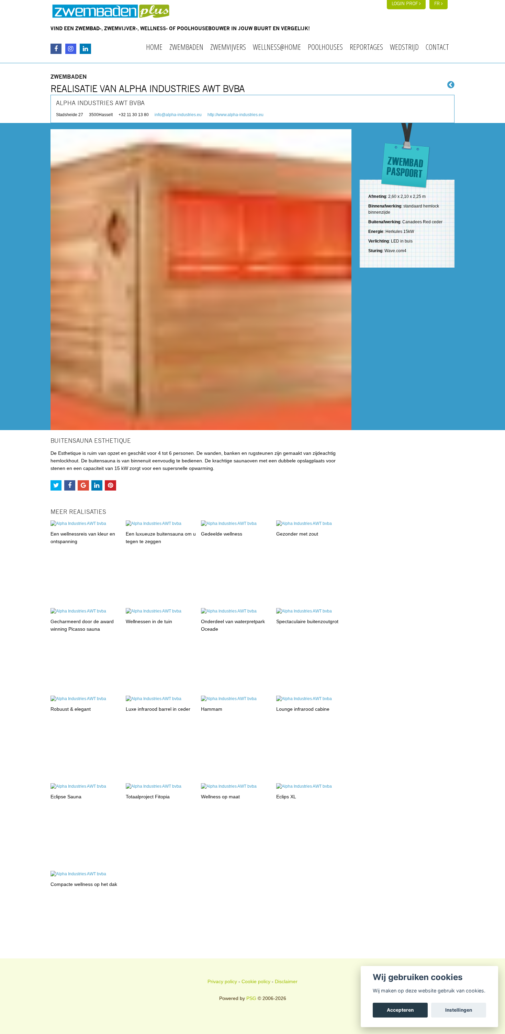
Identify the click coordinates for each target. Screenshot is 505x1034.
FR (437, 4)
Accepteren (400, 1010)
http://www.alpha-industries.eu (235, 114)
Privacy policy (222, 981)
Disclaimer (286, 981)
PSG (251, 998)
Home (154, 47)
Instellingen (458, 1010)
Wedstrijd (404, 47)
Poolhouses (325, 47)
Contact (437, 47)
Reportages (366, 47)
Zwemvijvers (228, 47)
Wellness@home (277, 47)
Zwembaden (186, 47)
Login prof (405, 4)
